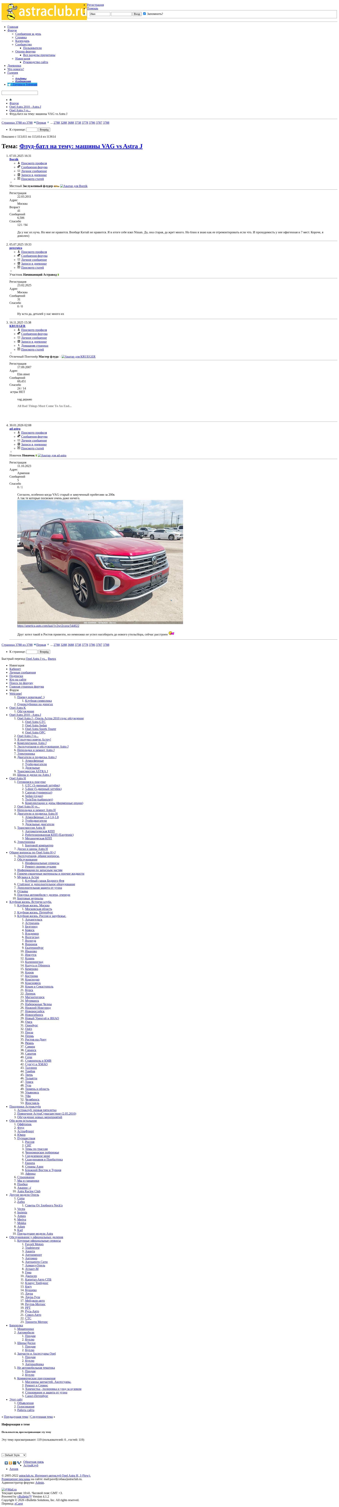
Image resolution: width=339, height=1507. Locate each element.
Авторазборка (34, 1364)
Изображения (23, 81)
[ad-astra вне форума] (52, 455)
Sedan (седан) (34, 796)
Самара (30, 1046)
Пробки (22, 1184)
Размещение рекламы (16, 1479)
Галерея (12, 72)
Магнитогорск (35, 997)
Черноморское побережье (42, 1152)
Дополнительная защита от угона (39, 887)
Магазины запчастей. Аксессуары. (48, 1381)
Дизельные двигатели (39, 824)
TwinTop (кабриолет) (39, 799)
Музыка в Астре (28, 877)
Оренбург (31, 1025)
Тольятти (31, 1078)
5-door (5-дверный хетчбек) (43, 789)
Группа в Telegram (24, 84)
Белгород (31, 926)
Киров (29, 972)
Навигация (22, 58)
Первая (41, 122)
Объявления (25, 1403)
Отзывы (22, 891)
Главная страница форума (26, 686)
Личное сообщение (34, 171)
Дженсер (31, 1276)
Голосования (25, 1406)
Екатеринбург (34, 947)
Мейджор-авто (35, 1300)
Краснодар (32, 979)
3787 (99, 122)
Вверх (52, 658)
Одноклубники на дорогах (35, 704)
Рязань (29, 1043)
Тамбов (30, 1071)
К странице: (17, 129)
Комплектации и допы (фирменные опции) (54, 803)
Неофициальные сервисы (42, 863)
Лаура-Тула (32, 1297)
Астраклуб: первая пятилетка (36, 1110)
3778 (85, 122)
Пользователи (32, 48)
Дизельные (32, 767)
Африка (30, 1173)
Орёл (28, 1029)
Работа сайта (25, 1410)
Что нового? (15, 69)
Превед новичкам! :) (31, 697)
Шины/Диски (26, 1343)
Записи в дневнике (34, 175)
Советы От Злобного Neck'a (44, 1205)
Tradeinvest (32, 1247)
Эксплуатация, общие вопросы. (38, 856)
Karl (20, 1230)
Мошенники (25, 1329)
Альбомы (20, 78)
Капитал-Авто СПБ (38, 1279)
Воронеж (31, 944)
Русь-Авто (32, 1311)
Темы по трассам (36, 1149)
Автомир (31, 1258)
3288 (64, 122)
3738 (78, 122)
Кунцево (31, 1290)
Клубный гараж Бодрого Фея (44, 880)
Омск (28, 1021)
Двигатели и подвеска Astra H (37, 813)
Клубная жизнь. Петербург (35, 912)
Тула (28, 1085)
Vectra (21, 1209)
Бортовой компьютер (39, 845)
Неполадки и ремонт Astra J (36, 750)
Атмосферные (34, 760)
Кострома (31, 976)
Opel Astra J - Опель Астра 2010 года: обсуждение (50, 718)
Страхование (26, 1177)
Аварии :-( (24, 1187)
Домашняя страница (34, 345)
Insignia (22, 1212)
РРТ (28, 1307)
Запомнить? (154, 13)
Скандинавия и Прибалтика (44, 1159)
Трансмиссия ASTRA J (32, 771)
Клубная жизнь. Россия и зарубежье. (41, 916)
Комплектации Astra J (31, 743)
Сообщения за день (28, 33)
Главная (12, 26)
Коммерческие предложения (36, 1378)
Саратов (30, 1053)
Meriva (21, 1219)
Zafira (21, 1201)
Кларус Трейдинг (36, 1283)
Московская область (38, 909)
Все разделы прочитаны (39, 55)
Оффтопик (24, 1124)
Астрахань (32, 923)
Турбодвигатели (36, 764)
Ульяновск (32, 1092)
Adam (21, 1226)
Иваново (31, 951)
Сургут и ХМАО (36, 1064)
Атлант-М (31, 1269)
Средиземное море (37, 1156)
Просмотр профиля (34, 163)
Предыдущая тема (16, 1416)
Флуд (20, 1127)
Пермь (29, 1036)
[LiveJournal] (19, 1462)
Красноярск (33, 983)
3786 (92, 122)
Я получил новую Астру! (34, 739)
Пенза (29, 1032)
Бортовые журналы (30, 898)
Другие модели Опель (24, 1194)
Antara (21, 1216)
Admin (39, 1482)
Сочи (28, 1057)
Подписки (16, 676)
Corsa (21, 1198)
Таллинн (31, 1067)
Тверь (29, 1074)
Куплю (29, 1339)
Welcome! (15, 693)
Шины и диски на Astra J (34, 774)
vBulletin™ (24, 1496)
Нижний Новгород (38, 1007)
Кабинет (15, 669)
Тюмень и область (37, 1089)
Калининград (34, 961)
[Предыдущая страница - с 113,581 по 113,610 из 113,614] (48, 122)
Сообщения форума (34, 167)
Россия (29, 1141)
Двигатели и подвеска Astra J (36, 757)
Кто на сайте (17, 679)
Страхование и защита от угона (46, 1392)
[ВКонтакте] (6, 1462)
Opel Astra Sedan (36, 725)
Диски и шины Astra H (32, 849)
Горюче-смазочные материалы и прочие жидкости (50, 873)
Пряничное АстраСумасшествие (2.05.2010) (46, 1113)
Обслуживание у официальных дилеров (36, 1237)
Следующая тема (41, 1416)
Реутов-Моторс (35, 1304)
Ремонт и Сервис (36, 1385)
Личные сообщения (22, 672)
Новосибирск (34, 1014)
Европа (30, 1163)
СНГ (28, 1145)
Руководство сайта (35, 62)
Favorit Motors (34, 1244)
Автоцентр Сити (36, 1261)
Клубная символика (38, 700)
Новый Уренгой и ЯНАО (42, 1018)
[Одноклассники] (10, 1462)
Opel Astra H (17, 778)
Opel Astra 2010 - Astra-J (25, 106)
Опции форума (25, 51)
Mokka (21, 1223)
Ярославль (32, 1103)
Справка (21, 37)
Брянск (30, 930)
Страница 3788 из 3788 (17, 122)
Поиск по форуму (21, 683)
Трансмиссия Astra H (31, 827)
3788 (106, 122)
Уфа (28, 1096)
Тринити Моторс (36, 1321)
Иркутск (30, 954)
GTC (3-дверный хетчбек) (42, 785)
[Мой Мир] (15, 1462)
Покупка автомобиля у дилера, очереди (43, 894)
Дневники (14, 65)
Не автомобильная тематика (36, 1367)
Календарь (22, 41)
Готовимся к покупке (31, 781)
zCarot (19, 1503)
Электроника (26, 753)
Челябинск (32, 1099)
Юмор (21, 1134)
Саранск (30, 1050)
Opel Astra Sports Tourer (40, 729)
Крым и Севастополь (39, 986)
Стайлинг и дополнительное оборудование (46, 884)
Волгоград (32, 937)
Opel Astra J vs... (20, 110)
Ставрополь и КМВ (38, 1060)
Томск (29, 1081)
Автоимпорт (33, 1254)
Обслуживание (27, 859)
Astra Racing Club (28, 1191)
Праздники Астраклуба (25, 1106)
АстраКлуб (30, 1465)
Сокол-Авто (33, 1314)
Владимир (32, 933)
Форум (12, 30)
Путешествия (26, 1138)
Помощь (92, 8)
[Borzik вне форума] (73, 186)
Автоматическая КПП (40, 831)
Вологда (30, 940)
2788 (57, 122)
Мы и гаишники (28, 1180)
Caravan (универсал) (38, 792)
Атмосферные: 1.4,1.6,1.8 (42, 817)
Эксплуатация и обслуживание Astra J (42, 746)
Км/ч (28, 1286)
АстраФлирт (25, 1131)
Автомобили (25, 1332)
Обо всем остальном (23, 1120)
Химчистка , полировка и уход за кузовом (53, 1389)
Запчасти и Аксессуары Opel (36, 1353)
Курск (29, 990)
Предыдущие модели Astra (35, 1233)
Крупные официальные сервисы (39, 1240)
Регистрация (95, 4)
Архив (13, 1469)
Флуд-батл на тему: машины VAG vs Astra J (81, 146)
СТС (28, 1318)
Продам (30, 1336)
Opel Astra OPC (35, 732)
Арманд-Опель (35, 1265)
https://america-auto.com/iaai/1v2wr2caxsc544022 (48, 625)
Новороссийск (35, 1011)
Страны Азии (34, 1166)
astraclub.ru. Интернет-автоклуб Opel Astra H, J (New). (55, 1475)
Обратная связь (33, 1461)
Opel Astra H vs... (28, 806)
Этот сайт (16, 1399)
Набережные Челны (38, 1004)
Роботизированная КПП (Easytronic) (49, 834)
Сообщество (23, 44)
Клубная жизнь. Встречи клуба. (30, 901)
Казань (29, 958)
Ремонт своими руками (40, 866)
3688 (71, 122)
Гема (28, 1272)
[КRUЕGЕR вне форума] (79, 356)
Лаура (29, 1293)
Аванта (30, 1251)
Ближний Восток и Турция (43, 1170)
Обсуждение (25, 711)
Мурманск (32, 1000)
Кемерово (31, 969)
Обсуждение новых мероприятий (39, 1117)
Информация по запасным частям (39, 870)
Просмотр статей (32, 179)
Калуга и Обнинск (37, 965)
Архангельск (33, 919)
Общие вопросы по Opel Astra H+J (32, 852)
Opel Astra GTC (35, 722)
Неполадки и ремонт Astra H (36, 810)
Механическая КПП (38, 838)
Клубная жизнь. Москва (33, 905)
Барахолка (16, 1325)
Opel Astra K (17, 707)
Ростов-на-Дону (35, 1039)
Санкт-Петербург (36, 1396)
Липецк (30, 993)
